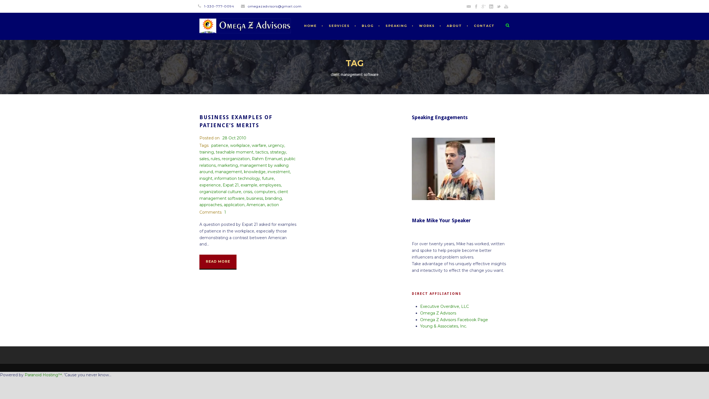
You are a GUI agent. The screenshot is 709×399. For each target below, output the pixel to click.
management (228, 171)
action (273, 204)
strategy (278, 152)
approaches (210, 204)
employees (270, 185)
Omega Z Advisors (438, 313)
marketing (228, 165)
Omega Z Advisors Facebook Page (454, 319)
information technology (237, 178)
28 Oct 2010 (234, 137)
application (234, 204)
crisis (247, 191)
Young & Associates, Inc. (443, 326)
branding (273, 198)
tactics (261, 152)
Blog (368, 26)
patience (219, 145)
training (206, 152)
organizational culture (220, 191)
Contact (484, 26)
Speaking (396, 26)
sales (204, 158)
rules (215, 158)
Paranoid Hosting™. (44, 374)
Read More (218, 261)
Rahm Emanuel (267, 158)
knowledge (255, 171)
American (255, 204)
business (254, 198)
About (454, 26)
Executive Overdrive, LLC (444, 306)
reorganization (236, 158)
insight (205, 178)
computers (265, 191)
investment (279, 171)
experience (210, 185)
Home (310, 26)
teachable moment (234, 152)
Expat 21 (231, 185)
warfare (259, 145)
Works (427, 26)
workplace (240, 145)
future (268, 178)
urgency (276, 145)
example (249, 185)
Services (339, 26)
